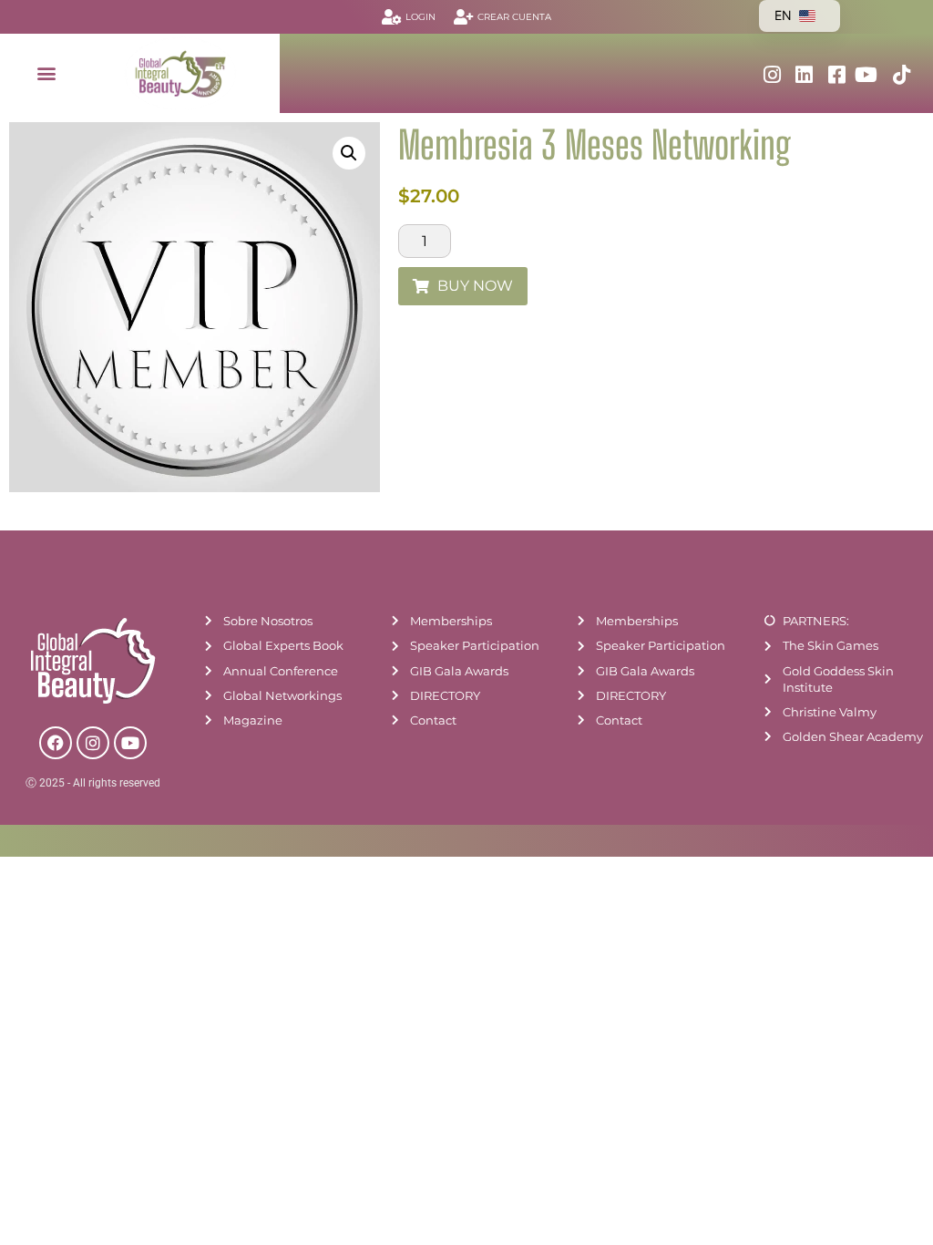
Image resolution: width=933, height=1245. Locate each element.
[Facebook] (55, 742)
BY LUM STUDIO (905, 844)
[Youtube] (130, 742)
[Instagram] (93, 742)
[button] (47, 73)
